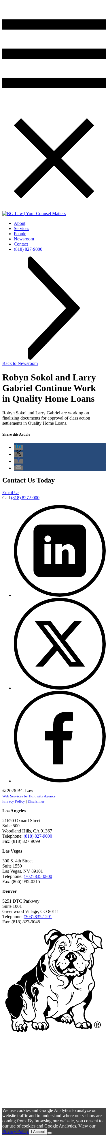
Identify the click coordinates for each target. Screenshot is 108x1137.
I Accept (38, 1132)
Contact (21, 244)
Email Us (10, 492)
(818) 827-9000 (28, 249)
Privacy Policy (13, 801)
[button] (18, 447)
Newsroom (24, 238)
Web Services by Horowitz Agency (29, 796)
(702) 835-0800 (38, 876)
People (20, 233)
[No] (49, 1133)
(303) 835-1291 (38, 916)
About (19, 223)
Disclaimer (36, 801)
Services (21, 228)
